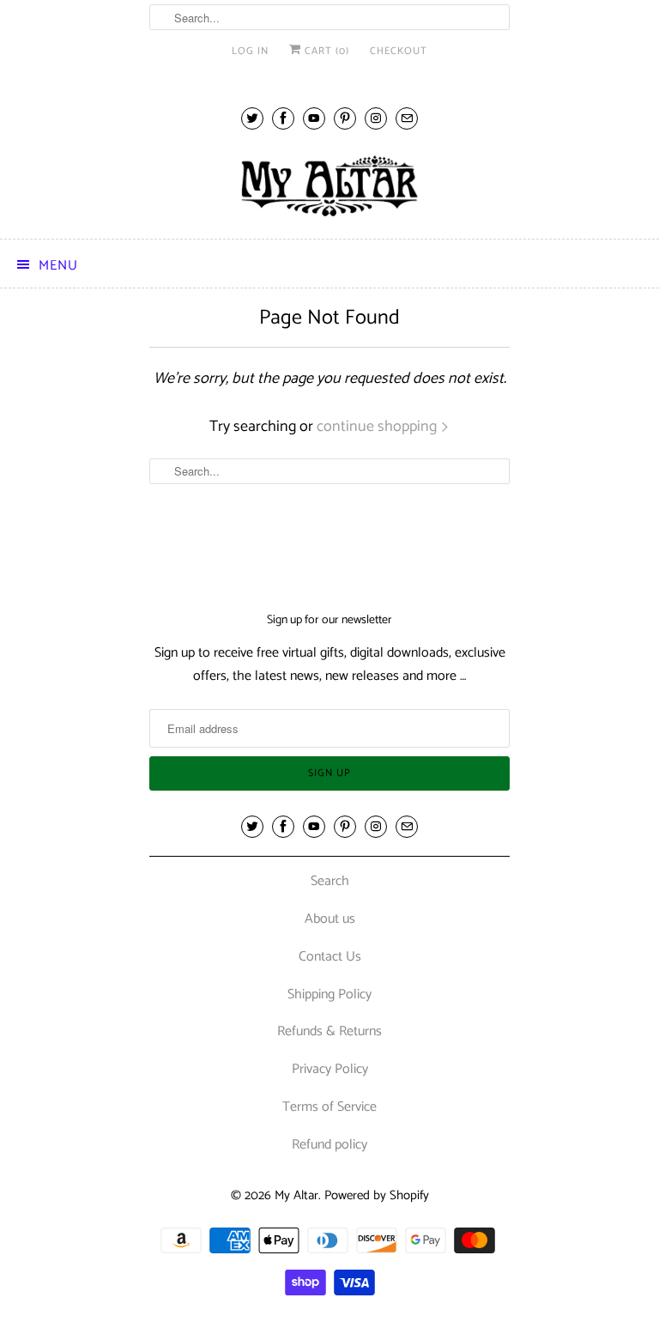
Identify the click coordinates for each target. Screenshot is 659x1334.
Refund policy (329, 1144)
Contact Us (330, 956)
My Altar (296, 1195)
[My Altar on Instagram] (376, 118)
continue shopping (378, 427)
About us (330, 919)
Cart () (325, 51)
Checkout (398, 51)
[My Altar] (329, 186)
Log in (250, 51)
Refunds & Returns (329, 1031)
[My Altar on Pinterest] (345, 118)
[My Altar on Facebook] (283, 118)
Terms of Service (329, 1107)
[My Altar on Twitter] (252, 118)
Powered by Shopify (376, 1195)
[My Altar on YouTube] (314, 118)
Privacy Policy (330, 1069)
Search (330, 881)
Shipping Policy (329, 994)
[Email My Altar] (407, 118)
